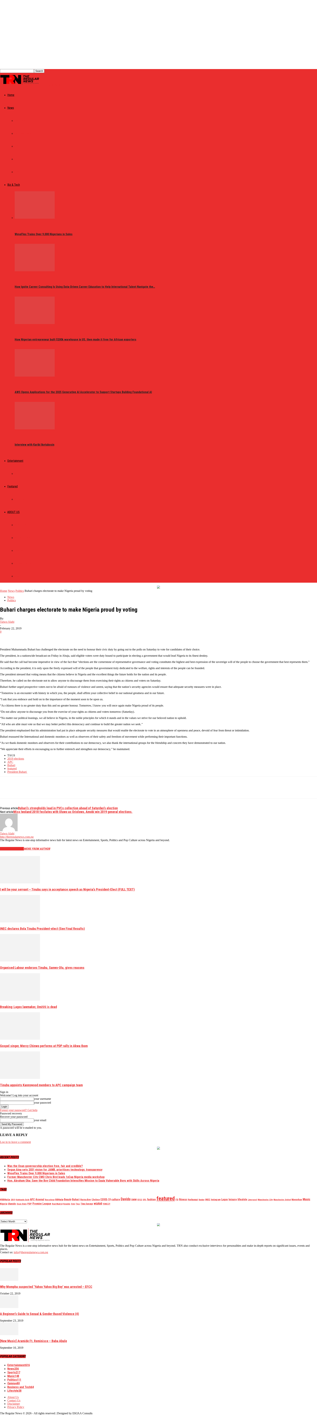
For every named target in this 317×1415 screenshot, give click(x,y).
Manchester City (265, 1199)
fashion (151, 1199)
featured (12, 768)
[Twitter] (19, 637)
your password (42, 1102)
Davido (126, 1199)
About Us (20, 525)
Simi (73, 1204)
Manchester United (282, 1199)
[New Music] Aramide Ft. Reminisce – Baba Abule (33, 1341)
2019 (13, 1199)
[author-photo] (9, 830)
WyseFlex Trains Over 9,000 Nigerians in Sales (43, 234)
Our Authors (23, 537)
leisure (233, 1199)
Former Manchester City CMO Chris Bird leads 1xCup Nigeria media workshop (56, 1177)
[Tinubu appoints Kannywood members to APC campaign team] (20, 1077)
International (23, 133)
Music (18, 473)
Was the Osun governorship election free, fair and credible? (45, 1166)
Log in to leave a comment (15, 1142)
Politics (20, 120)
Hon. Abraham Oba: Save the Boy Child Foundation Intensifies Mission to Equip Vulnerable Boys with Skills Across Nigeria (83, 1180)
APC (10, 761)
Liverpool (252, 1199)
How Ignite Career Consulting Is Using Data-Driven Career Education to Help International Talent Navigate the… (85, 286)
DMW (134, 1199)
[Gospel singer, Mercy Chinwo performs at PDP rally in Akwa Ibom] (20, 1038)
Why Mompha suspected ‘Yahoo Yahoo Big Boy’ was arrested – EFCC (46, 1287)
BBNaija (59, 1199)
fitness (183, 1199)
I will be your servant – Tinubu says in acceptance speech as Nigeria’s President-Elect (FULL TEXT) (67, 889)
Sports (19, 172)
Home (10, 95)
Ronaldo (66, 1204)
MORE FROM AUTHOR (37, 848)
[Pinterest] (32, 637)
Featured (12, 486)
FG (177, 1199)
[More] (59, 637)
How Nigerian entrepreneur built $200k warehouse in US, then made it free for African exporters (75, 339)
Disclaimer (21, 576)
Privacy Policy (24, 563)
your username (42, 1098)
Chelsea (96, 1199)
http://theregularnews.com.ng (17, 836)
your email (40, 1120)
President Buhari (17, 771)
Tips (78, 1204)
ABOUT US (13, 512)
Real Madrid (57, 1204)
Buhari (11, 765)
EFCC (139, 1199)
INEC (207, 1199)
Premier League (41, 1203)
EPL (144, 1199)
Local (18, 146)
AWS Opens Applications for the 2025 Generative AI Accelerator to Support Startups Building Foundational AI (83, 392)
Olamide (12, 1203)
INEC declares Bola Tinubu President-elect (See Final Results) (42, 929)
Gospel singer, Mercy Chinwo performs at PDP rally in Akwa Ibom (44, 1046)
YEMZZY (106, 1204)
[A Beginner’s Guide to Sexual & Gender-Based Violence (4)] (9, 1307)
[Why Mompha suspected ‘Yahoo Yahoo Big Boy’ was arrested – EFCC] (9, 1279)
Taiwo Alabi (7, 621)
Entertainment (15, 461)
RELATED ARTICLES (12, 848)
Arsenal (39, 1199)
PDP (29, 1203)
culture (115, 1199)
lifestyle (242, 1199)
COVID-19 (105, 1199)
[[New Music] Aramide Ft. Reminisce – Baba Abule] (9, 1334)
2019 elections (15, 758)
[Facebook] (6, 637)
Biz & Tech (13, 184)
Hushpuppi (193, 1199)
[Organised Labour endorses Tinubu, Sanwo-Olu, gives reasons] (20, 960)
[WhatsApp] (46, 637)
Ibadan (201, 1199)
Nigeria (3, 1204)
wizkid (98, 1203)
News (10, 108)
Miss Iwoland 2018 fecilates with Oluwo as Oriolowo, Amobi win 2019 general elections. (72, 812)
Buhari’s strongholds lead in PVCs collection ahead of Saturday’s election (68, 808)
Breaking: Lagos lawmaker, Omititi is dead (28, 1007)
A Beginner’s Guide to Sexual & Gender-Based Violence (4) (39, 1314)
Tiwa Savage (87, 1203)
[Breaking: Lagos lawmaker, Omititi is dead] (20, 999)
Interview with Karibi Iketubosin (34, 444)
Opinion (19, 499)
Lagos (224, 1199)
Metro (19, 159)
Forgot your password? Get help (18, 1110)
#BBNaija (5, 1199)
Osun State (22, 1204)
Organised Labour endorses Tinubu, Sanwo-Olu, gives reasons (42, 968)
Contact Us (22, 550)
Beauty (67, 1199)
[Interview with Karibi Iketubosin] (35, 428)
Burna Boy (85, 1199)
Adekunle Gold (22, 1199)
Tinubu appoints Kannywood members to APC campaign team (41, 1085)
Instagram (216, 1199)
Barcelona (49, 1199)
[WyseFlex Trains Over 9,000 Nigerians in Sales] (35, 217)
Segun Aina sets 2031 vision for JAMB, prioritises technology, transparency (54, 1169)
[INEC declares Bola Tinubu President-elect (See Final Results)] (20, 921)
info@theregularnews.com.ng (31, 1252)
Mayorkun (297, 1199)
